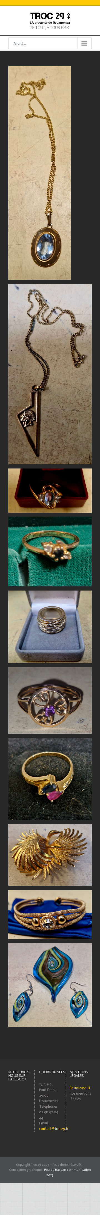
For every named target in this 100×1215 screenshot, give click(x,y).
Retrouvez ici (80, 1088)
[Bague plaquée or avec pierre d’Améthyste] (50, 670)
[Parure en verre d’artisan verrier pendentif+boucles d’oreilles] (50, 946)
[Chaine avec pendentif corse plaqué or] (50, 286)
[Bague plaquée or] (50, 519)
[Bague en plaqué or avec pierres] (50, 740)
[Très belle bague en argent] (50, 593)
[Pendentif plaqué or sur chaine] (39, 69)
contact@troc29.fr (53, 1129)
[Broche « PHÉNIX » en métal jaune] (50, 827)
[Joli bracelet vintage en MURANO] (50, 893)
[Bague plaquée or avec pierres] (50, 471)
